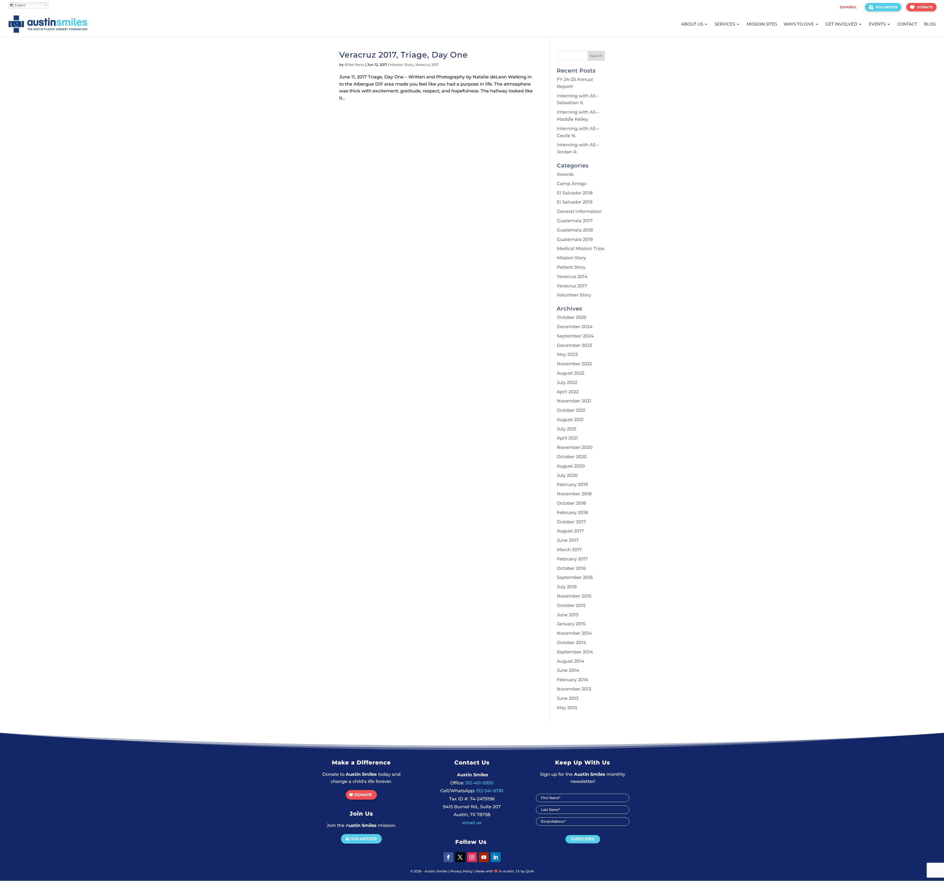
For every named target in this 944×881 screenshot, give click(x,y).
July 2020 (567, 475)
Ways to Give (799, 24)
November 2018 (574, 494)
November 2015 (574, 596)
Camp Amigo (571, 183)
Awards (565, 174)
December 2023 (574, 345)
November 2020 (574, 447)
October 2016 (571, 568)
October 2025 (571, 317)
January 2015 (571, 624)
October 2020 (572, 456)
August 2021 (570, 419)
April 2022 (568, 392)
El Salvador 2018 (575, 193)
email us (471, 822)
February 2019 (572, 484)
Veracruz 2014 (572, 276)
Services (725, 24)
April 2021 (567, 438)
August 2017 (570, 531)
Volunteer (887, 7)
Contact (907, 24)
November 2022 (574, 364)
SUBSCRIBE (583, 839)
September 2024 (575, 336)
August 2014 (570, 661)
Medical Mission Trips (580, 248)
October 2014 (571, 642)
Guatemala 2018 (575, 230)
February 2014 (572, 679)
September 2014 (575, 652)
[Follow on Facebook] (448, 857)
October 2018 (571, 503)
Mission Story (401, 64)
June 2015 (567, 614)
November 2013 (574, 689)
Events (877, 24)
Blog (930, 24)
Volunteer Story (574, 295)
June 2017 (568, 540)
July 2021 (566, 429)
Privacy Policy (461, 871)
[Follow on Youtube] (484, 857)
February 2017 (572, 559)
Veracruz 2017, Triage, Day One (403, 54)
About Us (692, 24)
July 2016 (567, 586)
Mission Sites (762, 24)
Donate (925, 7)
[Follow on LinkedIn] (496, 857)
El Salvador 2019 (574, 202)
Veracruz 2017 (427, 64)
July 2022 (567, 382)
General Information (579, 211)
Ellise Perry (354, 64)
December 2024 (574, 326)
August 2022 (570, 373)
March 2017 (569, 549)
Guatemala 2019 (575, 239)
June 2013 (567, 698)
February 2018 (572, 512)
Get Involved (841, 24)
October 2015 (571, 605)
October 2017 (571, 522)
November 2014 (574, 633)
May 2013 (567, 707)
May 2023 (567, 354)
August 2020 (571, 466)
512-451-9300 (472, 783)
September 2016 (575, 577)
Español (848, 7)
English (20, 5)
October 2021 (571, 410)
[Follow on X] (460, 857)
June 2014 (568, 670)
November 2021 (574, 401)
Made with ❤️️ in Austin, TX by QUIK (504, 871)
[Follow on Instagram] (472, 857)
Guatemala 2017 (575, 220)
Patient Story (571, 267)
